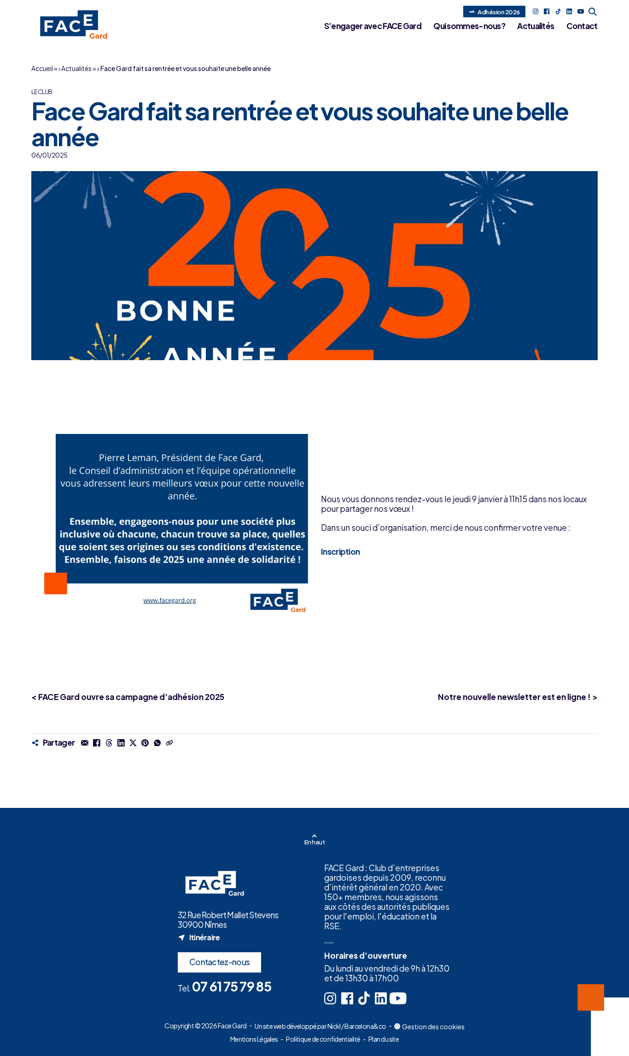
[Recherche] (593, 11)
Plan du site (383, 1039)
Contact (582, 26)
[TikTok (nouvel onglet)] (558, 11)
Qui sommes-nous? (469, 26)
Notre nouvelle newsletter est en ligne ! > (518, 697)
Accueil (42, 68)
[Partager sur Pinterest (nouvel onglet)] (145, 742)
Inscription (340, 551)
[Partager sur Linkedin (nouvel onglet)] (121, 742)
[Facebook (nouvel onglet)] (546, 11)
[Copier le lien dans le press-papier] (169, 742)
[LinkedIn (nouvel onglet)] (569, 11)
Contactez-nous (219, 962)
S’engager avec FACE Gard (372, 26)
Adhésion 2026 (498, 11)
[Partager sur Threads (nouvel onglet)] (109, 742)
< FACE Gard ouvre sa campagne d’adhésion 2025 (127, 697)
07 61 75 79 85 (231, 986)
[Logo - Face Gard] (71, 24)
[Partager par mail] (85, 742)
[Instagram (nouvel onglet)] (535, 11)
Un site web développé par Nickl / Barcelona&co (320, 1026)
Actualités (535, 26)
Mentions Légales (254, 1039)
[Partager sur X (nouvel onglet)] (133, 742)
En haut (314, 842)
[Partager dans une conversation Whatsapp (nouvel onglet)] (157, 742)
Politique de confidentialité (323, 1039)
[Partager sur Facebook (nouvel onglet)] (97, 742)
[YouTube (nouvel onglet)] (580, 11)
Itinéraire (199, 937)
